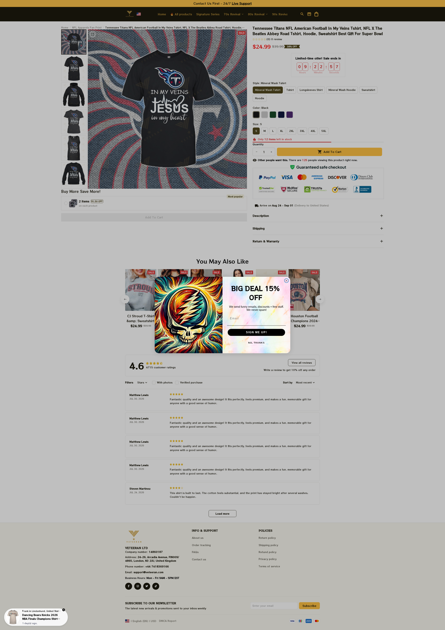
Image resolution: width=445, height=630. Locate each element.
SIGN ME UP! (256, 332)
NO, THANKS (256, 343)
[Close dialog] (286, 281)
